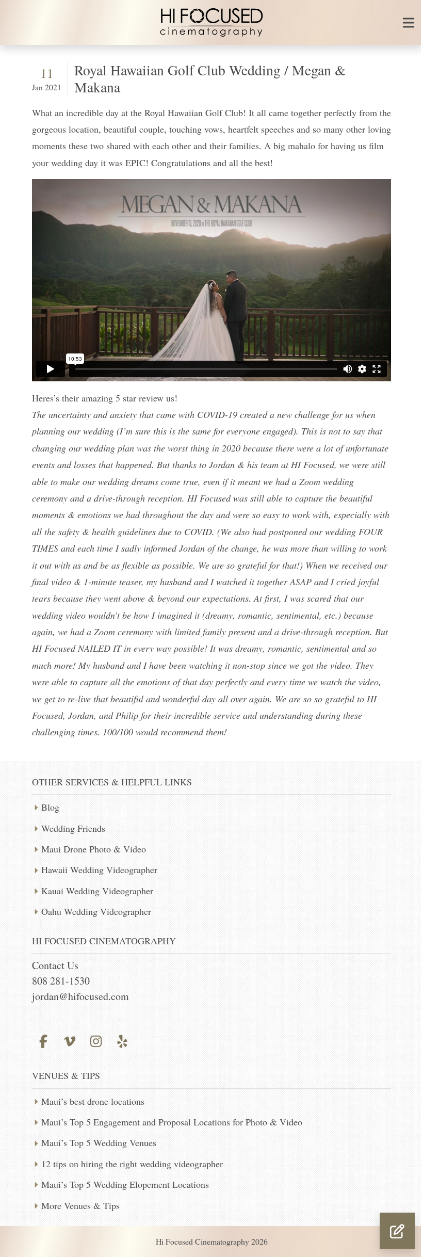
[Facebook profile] (43, 1040)
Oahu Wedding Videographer (96, 911)
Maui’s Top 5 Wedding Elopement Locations (125, 1184)
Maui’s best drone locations (92, 1101)
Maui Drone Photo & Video (93, 849)
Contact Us (55, 965)
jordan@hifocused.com (80, 996)
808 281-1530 (61, 981)
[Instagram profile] (96, 1040)
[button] (397, 1231)
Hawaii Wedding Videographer (99, 869)
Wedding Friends (73, 828)
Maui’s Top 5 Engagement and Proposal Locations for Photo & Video (171, 1122)
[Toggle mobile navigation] (408, 22)
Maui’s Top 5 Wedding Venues (98, 1142)
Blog (50, 807)
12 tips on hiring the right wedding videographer (132, 1163)
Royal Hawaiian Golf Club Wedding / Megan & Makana (210, 78)
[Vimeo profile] (69, 1040)
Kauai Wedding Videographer (97, 890)
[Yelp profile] (122, 1040)
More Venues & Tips (80, 1205)
